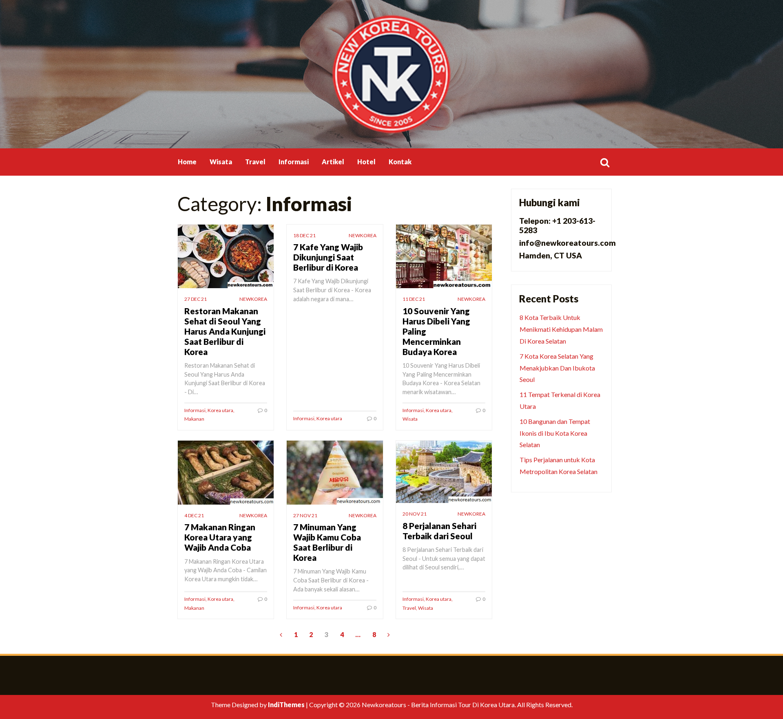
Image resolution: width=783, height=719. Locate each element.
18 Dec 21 (304, 235)
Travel (255, 161)
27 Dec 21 (195, 299)
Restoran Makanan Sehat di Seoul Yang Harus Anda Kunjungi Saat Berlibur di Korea (224, 331)
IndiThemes (286, 704)
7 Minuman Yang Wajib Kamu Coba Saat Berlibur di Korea (327, 542)
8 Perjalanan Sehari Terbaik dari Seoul (439, 531)
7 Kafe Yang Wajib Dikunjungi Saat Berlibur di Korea (328, 257)
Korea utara (220, 410)
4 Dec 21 (194, 515)
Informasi (294, 161)
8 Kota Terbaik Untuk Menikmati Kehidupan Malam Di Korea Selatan (561, 329)
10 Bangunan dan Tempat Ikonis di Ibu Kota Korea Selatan (555, 433)
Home (187, 161)
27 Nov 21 (305, 515)
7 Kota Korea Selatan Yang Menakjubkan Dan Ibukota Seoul (557, 368)
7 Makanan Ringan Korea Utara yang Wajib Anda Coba (219, 537)
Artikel (333, 161)
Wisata (221, 161)
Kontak (400, 161)
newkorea (253, 299)
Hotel (366, 161)
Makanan (194, 419)
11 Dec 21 (414, 299)
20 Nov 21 (415, 514)
